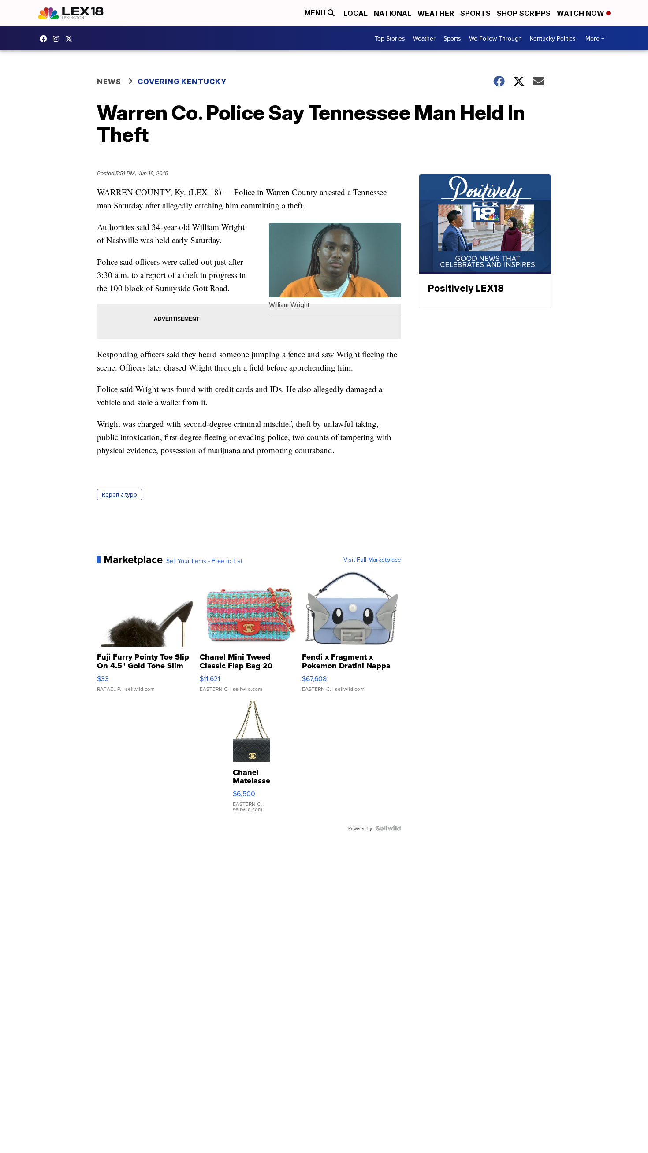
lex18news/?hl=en (58, 38)
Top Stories (390, 38)
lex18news (71, 38)
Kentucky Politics (553, 38)
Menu (316, 13)
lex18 (45, 38)
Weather (435, 13)
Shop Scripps (524, 13)
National (392, 13)
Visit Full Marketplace (372, 559)
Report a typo (119, 494)
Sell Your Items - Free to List (204, 561)
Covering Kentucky (182, 81)
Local (355, 13)
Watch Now (581, 13)
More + (594, 38)
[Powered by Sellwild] (388, 828)
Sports (475, 13)
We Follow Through (495, 38)
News (109, 81)
